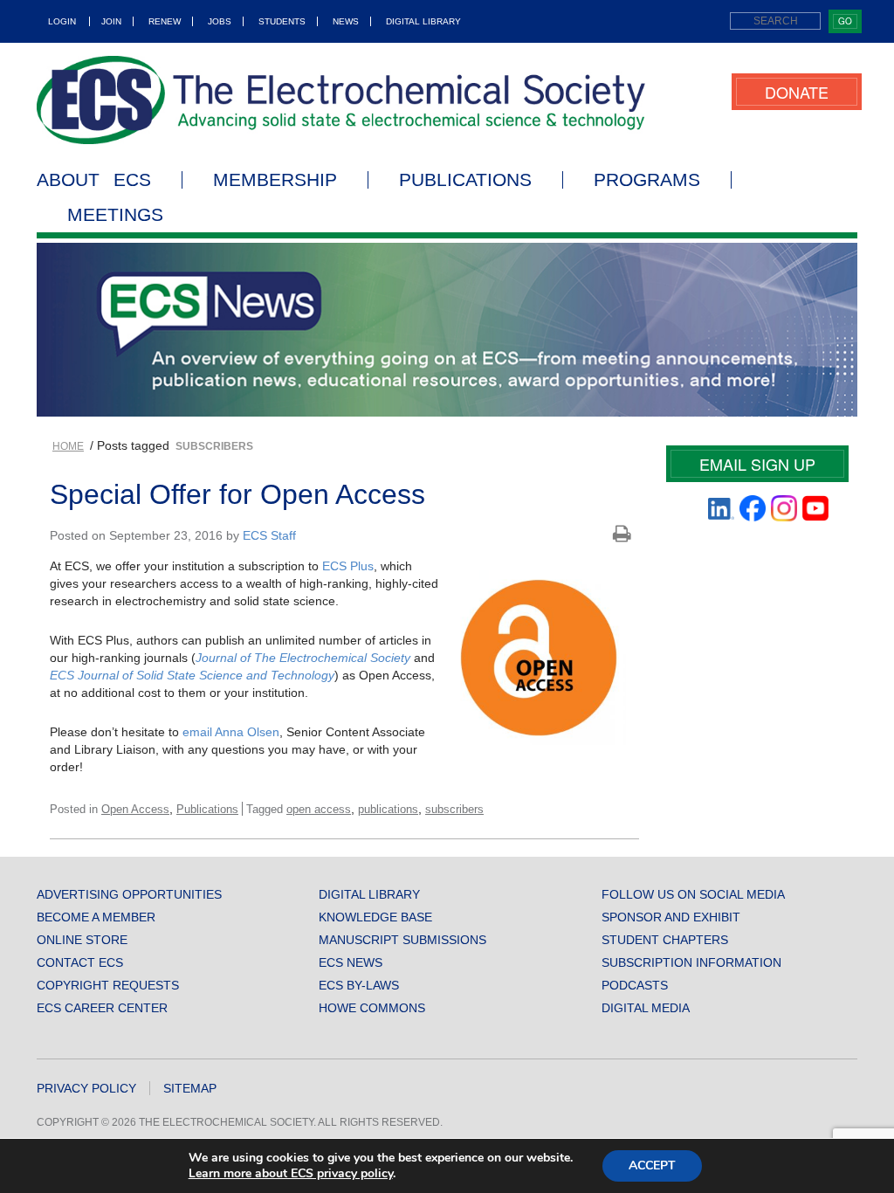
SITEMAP (190, 1088)
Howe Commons (372, 1008)
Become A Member (96, 917)
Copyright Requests (108, 985)
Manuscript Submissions (402, 940)
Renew (164, 21)
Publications (465, 180)
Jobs (219, 21)
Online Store (82, 940)
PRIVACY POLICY (86, 1088)
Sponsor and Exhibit (671, 917)
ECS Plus (348, 566)
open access (318, 809)
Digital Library (423, 21)
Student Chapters (665, 940)
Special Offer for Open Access (237, 494)
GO (845, 21)
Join (111, 21)
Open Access (135, 809)
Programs (647, 180)
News (346, 21)
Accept (652, 1165)
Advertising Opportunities (129, 894)
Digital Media (646, 1008)
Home (68, 446)
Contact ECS (80, 962)
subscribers (454, 809)
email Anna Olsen (230, 732)
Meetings (115, 215)
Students (282, 21)
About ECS (94, 180)
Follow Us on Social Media (693, 894)
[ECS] (341, 100)
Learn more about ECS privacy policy (291, 1173)
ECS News (350, 962)
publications (388, 809)
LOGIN (62, 21)
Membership (275, 180)
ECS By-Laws (359, 985)
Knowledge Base (375, 917)
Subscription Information (691, 962)
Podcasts (635, 985)
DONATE (797, 91)
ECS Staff (269, 535)
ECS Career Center (102, 1008)
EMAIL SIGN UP (757, 463)
